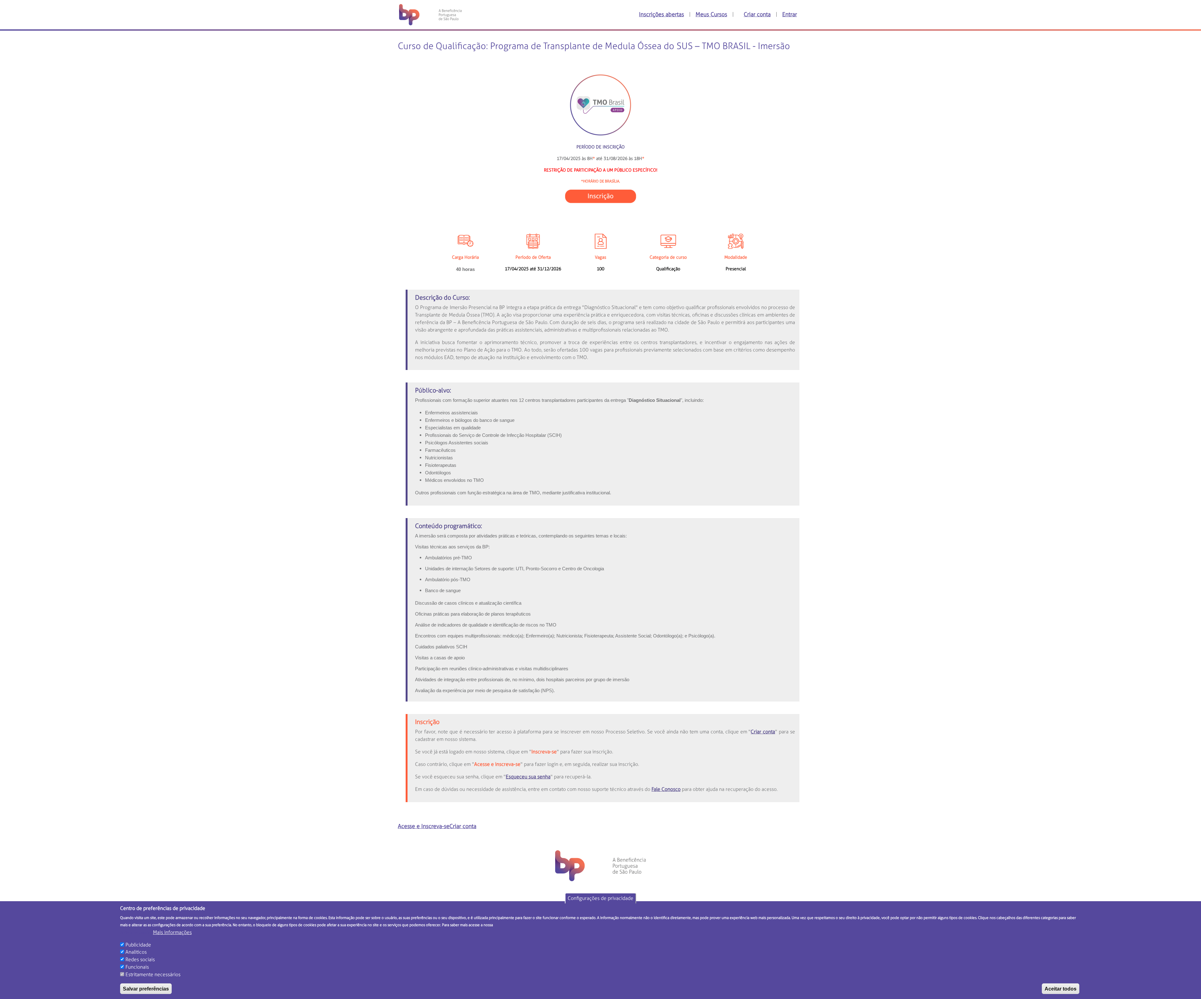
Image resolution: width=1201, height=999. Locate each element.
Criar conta (462, 826)
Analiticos (136, 952)
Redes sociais (140, 959)
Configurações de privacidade (600, 898)
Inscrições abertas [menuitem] (661, 14)
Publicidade (138, 944)
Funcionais (137, 967)
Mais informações (172, 932)
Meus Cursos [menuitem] (711, 14)
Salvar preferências (146, 988)
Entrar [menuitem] (789, 14)
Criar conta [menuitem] (757, 14)
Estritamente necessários (152, 974)
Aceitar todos (1061, 988)
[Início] (428, 14)
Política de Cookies (136, 932)
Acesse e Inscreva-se (423, 826)
